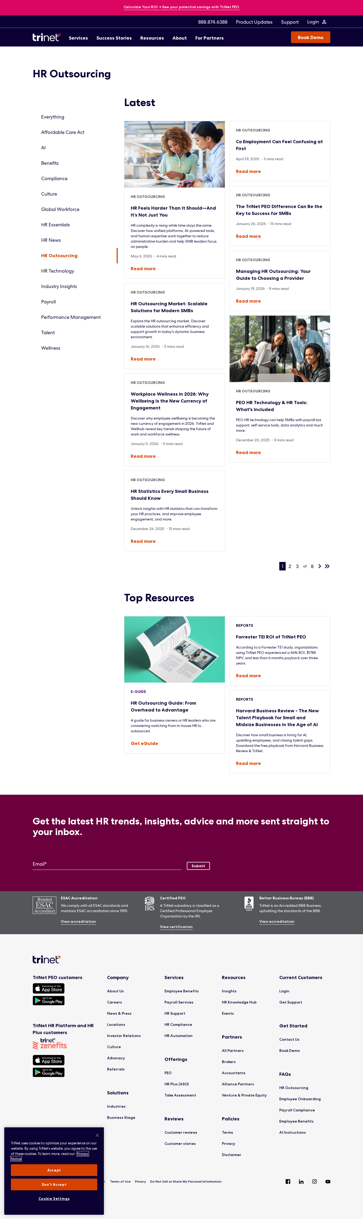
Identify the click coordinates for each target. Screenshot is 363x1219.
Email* (40, 864)
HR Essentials (55, 225)
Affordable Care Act (62, 132)
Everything (52, 117)
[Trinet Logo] (48, 37)
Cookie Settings (54, 1198)
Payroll (48, 302)
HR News (51, 240)
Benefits (50, 163)
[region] (54, 1171)
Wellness (50, 348)
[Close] (97, 1135)
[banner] (182, 7)
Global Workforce (60, 209)
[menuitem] (213, 22)
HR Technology (57, 271)
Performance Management (71, 317)
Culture (49, 194)
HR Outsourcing (59, 256)
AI (43, 148)
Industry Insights (59, 286)
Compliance (54, 178)
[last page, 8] (327, 566)
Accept (54, 1170)
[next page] (319, 566)
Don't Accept (54, 1184)
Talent (48, 332)
